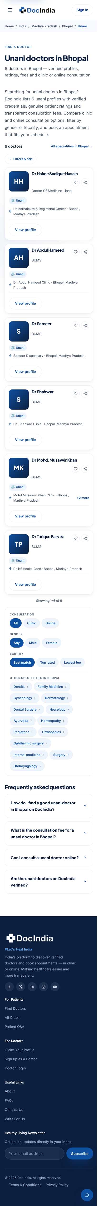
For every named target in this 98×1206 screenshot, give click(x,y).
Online (50, 623)
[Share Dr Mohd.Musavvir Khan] (85, 469)
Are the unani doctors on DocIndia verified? (43, 894)
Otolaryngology (25, 766)
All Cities (12, 1030)
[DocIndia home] (37, 10)
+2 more (83, 498)
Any (17, 643)
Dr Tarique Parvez (48, 536)
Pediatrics (21, 732)
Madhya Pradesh (44, 26)
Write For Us (15, 1132)
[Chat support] (83, 1195)
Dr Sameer (41, 323)
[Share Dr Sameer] (85, 325)
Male (33, 643)
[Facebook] (9, 999)
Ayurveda (21, 721)
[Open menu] (10, 10)
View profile (25, 229)
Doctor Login (15, 1081)
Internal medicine (27, 755)
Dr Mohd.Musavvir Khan (54, 460)
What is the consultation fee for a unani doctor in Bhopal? (42, 840)
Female (51, 643)
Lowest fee (72, 662)
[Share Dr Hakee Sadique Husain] (85, 182)
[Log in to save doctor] (76, 182)
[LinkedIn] (32, 999)
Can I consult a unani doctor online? (37, 867)
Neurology (57, 709)
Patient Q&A (14, 1040)
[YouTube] (54, 999)
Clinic (31, 623)
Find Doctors (15, 1021)
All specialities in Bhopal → (72, 146)
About (10, 1104)
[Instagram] (43, 999)
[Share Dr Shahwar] (85, 393)
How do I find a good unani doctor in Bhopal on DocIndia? (43, 812)
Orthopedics (51, 732)
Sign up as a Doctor (21, 1072)
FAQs (9, 1113)
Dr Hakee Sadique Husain (55, 173)
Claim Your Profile (19, 1063)
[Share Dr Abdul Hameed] (85, 252)
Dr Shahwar (43, 391)
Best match (22, 662)
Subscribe (76, 1166)
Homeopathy (51, 721)
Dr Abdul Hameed (48, 250)
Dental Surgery (25, 709)
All (16, 623)
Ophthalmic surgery (29, 743)
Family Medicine (50, 687)
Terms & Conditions (25, 1198)
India (22, 26)
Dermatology (55, 698)
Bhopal (67, 26)
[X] (20, 999)
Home (9, 26)
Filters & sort (23, 159)
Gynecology (23, 698)
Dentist (19, 687)
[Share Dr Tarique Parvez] (85, 538)
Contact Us (14, 1123)
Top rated (47, 662)
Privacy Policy (57, 1198)
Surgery (59, 755)
